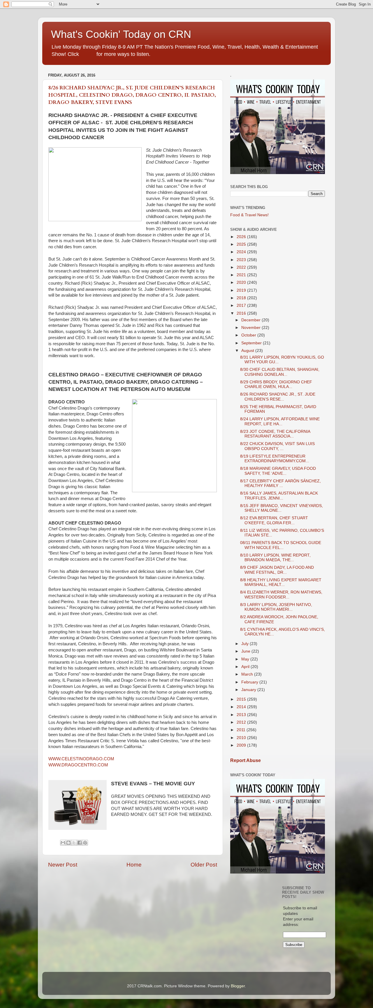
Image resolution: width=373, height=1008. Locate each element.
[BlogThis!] (68, 843)
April (246, 667)
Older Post (204, 865)
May (245, 659)
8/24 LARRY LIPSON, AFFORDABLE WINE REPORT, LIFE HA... (280, 421)
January (249, 690)
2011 (242, 730)
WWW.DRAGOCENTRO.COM (78, 765)
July (245, 644)
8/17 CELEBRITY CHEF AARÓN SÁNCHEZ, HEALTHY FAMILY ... (280, 483)
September (252, 343)
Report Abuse (245, 760)
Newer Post (62, 865)
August (248, 350)
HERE (87, 54)
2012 (242, 722)
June (246, 651)
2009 (242, 745)
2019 (242, 290)
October (249, 335)
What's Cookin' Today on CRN (121, 34)
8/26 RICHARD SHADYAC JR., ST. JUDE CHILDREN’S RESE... (277, 396)
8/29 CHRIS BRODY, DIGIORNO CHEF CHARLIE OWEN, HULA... (276, 384)
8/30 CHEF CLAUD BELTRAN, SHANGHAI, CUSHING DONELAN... (279, 371)
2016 (242, 313)
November (251, 327)
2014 (242, 707)
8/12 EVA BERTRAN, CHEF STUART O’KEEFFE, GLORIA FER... (274, 520)
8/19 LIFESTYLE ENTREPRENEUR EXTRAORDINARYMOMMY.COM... (274, 458)
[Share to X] (74, 843)
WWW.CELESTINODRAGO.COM (81, 759)
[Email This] (63, 843)
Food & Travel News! (249, 215)
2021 (242, 275)
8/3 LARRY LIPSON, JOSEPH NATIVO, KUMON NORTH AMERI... (276, 607)
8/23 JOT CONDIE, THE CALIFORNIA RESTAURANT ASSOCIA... (275, 433)
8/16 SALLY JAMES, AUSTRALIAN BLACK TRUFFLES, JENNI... (279, 495)
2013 (242, 715)
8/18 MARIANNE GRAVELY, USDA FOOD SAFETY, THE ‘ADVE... (278, 470)
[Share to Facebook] (79, 843)
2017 (242, 305)
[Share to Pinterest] (85, 843)
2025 (242, 244)
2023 (242, 260)
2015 (242, 699)
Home (134, 865)
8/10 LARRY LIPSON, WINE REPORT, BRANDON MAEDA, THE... (275, 557)
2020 (242, 282)
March (247, 674)
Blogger (238, 986)
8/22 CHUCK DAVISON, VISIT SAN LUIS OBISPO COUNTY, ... (277, 446)
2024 (242, 252)
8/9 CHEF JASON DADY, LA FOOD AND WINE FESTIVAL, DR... (277, 569)
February (250, 682)
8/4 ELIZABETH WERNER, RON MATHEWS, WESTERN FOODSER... (281, 594)
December (251, 320)
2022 (242, 267)
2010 (242, 738)
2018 (242, 298)
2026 (242, 237)
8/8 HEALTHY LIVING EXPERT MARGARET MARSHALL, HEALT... (280, 582)
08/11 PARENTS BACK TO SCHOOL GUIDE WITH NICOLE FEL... (280, 545)
